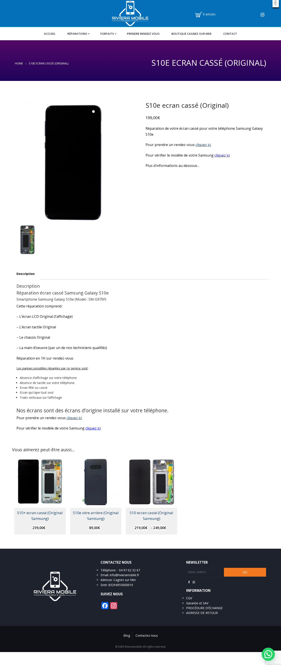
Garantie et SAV (197, 603)
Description (25, 274)
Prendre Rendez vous (143, 34)
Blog (126, 635)
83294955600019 (120, 585)
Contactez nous (146, 635)
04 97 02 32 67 (129, 570)
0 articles (209, 14)
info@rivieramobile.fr (124, 575)
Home (19, 63)
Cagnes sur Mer (124, 580)
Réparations (77, 34)
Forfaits (107, 34)
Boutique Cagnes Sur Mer (191, 34)
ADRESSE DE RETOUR (202, 613)
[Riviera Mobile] (130, 13)
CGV (189, 598)
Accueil (50, 34)
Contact (230, 34)
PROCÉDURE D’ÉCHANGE (204, 608)
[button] (275, 3)
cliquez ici (203, 144)
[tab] (26, 274)
